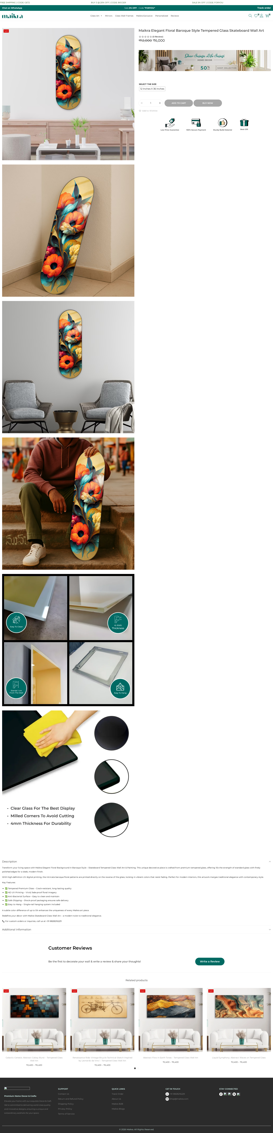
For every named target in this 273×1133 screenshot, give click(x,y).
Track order (264, 8)
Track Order (117, 1094)
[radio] (152, 89)
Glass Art (94, 16)
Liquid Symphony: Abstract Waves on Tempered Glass (239, 1057)
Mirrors (108, 16)
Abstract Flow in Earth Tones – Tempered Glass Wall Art (170, 1057)
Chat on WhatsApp (12, 8)
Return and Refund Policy (70, 1099)
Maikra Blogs (118, 1109)
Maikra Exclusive (144, 16)
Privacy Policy (65, 1109)
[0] (256, 15)
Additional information (16, 929)
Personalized (161, 16)
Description (9, 861)
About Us (116, 1099)
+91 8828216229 (177, 1094)
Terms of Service (66, 1114)
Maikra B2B (117, 1104)
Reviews (175, 16)
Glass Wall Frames (124, 16)
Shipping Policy (66, 1104)
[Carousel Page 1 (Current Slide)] (135, 1068)
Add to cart (179, 103)
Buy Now (207, 103)
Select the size (147, 84)
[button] (148, 111)
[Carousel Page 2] (138, 1068)
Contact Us (63, 1094)
